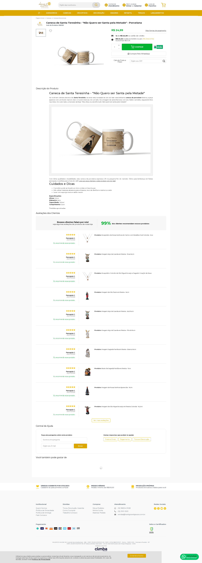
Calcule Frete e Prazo (120, 61)
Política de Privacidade (41, 559)
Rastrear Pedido (99, 513)
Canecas (49, 18)
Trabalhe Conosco (70, 513)
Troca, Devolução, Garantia (73, 508)
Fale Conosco (41, 515)
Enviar (80, 446)
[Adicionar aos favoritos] (50, 31)
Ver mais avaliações (101, 420)
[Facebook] (155, 509)
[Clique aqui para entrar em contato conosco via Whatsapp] (189, 557)
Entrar (128, 6)
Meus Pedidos (98, 508)
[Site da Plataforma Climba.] (101, 548)
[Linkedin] (165, 509)
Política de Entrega (43, 513)
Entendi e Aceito (136, 556)
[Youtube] (161, 509)
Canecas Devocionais (59, 18)
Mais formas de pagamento (156, 30)
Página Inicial (40, 18)
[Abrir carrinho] (163, 5)
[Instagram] (158, 509)
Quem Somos (41, 508)
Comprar (139, 47)
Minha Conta (98, 510)
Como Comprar (69, 510)
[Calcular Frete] (164, 61)
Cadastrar (138, 6)
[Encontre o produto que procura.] (96, 5)
